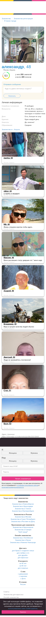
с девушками (23, 574)
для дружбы (23, 555)
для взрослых (23, 557)
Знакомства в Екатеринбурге (23, 511)
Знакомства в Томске (23, 508)
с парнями (23, 576)
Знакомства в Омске (23, 540)
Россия (23, 584)
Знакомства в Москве (23, 516)
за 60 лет (22, 565)
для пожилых (23, 568)
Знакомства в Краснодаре (23, 506)
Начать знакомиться (23, 478)
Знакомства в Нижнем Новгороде (23, 542)
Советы (6, 591)
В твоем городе (10, 21)
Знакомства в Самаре (23, 529)
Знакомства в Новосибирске (23, 504)
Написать (12, 96)
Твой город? (23, 532)
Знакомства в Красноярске (23, 527)
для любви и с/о (23, 553)
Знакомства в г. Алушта (11, 129)
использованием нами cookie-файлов (22, 608)
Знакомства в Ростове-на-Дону (23, 521)
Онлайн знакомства (11, 597)
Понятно (23, 612)
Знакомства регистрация (23, 18)
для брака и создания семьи (23, 550)
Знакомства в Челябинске (23, 537)
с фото (23, 578)
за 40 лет (22, 563)
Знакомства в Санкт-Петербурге (23, 519)
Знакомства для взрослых (13, 594)
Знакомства (6, 18)
